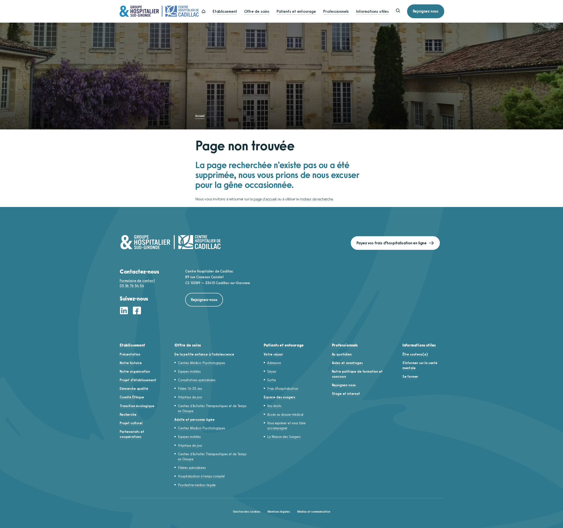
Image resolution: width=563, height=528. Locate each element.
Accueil (200, 116)
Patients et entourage (296, 11)
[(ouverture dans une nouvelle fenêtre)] (125, 311)
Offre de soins (256, 11)
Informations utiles (372, 11)
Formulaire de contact (137, 281)
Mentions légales (278, 511)
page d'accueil (265, 199)
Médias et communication (313, 511)
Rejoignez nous (426, 11)
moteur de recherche (316, 199)
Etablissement (224, 11)
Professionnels (336, 11)
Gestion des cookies (246, 511)
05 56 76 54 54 (132, 286)
